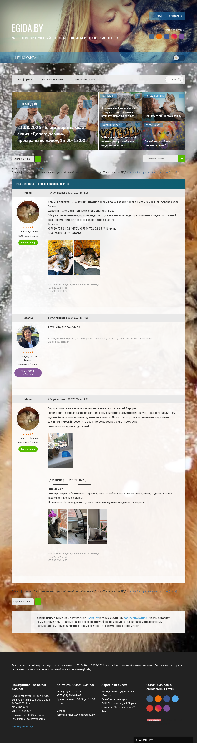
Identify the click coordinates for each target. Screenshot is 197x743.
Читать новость (98, 413)
